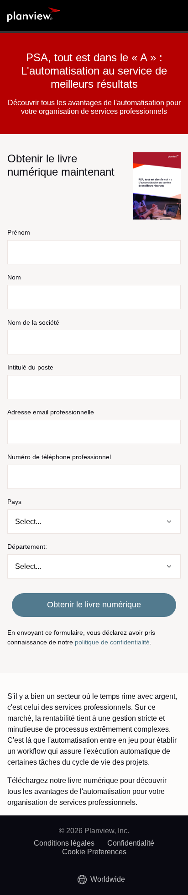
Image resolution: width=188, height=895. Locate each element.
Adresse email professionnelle (50, 412)
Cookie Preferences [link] (94, 852)
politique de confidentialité (112, 642)
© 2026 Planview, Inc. (94, 831)
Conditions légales (64, 843)
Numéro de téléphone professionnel (59, 457)
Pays (14, 501)
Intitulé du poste (30, 367)
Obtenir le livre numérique (94, 604)
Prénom (18, 232)
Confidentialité (130, 843)
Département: (27, 546)
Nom (14, 277)
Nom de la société (33, 322)
